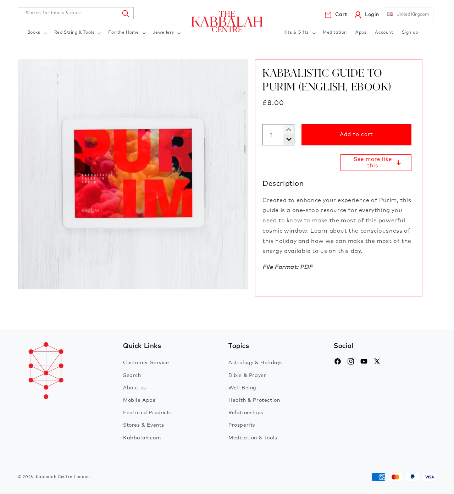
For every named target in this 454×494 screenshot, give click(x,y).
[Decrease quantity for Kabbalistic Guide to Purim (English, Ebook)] (286, 129)
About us (134, 387)
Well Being (242, 387)
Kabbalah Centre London (63, 477)
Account (384, 32)
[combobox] (75, 13)
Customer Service (146, 362)
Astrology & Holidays (255, 362)
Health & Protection (254, 400)
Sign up (410, 32)
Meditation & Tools (252, 437)
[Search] (125, 13)
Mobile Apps (139, 400)
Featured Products (147, 412)
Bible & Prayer (247, 375)
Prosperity (241, 425)
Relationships (246, 412)
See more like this (373, 162)
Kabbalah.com (142, 437)
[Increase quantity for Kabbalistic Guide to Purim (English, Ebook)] (286, 139)
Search (132, 375)
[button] (36, 33)
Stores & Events (143, 425)
